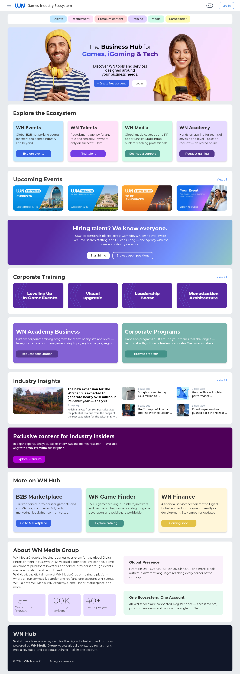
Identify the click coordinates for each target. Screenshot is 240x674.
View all (222, 179)
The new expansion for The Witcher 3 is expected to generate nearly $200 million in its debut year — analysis (92, 395)
